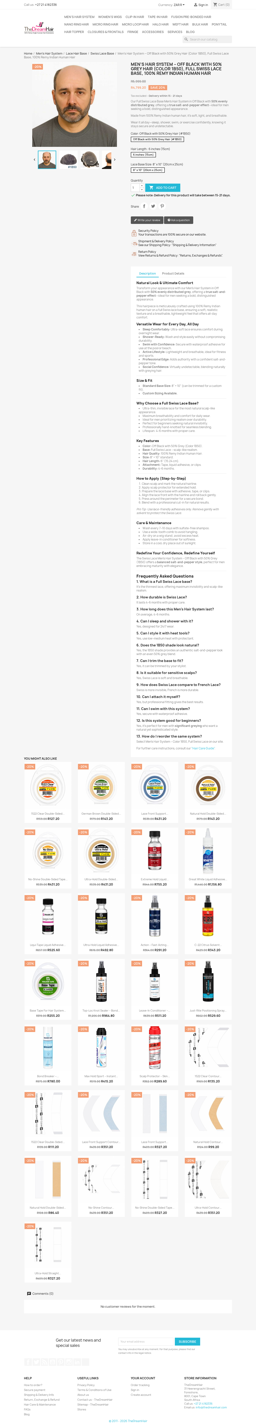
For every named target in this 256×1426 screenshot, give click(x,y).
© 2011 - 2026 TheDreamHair (128, 1421)
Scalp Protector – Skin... (155, 1076)
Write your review (148, 220)
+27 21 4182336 (46, 5)
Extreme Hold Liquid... (155, 879)
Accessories (153, 32)
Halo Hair (161, 24)
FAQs (27, 1409)
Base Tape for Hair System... (48, 1010)
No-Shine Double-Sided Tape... (48, 879)
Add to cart (162, 187)
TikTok (85, 1362)
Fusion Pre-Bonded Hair (191, 17)
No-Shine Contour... (101, 1207)
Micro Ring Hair (105, 24)
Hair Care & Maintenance (40, 1404)
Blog (190, 32)
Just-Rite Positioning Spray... (208, 1010)
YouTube (52, 1362)
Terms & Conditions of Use (94, 1390)
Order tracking (140, 1385)
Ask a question (180, 220)
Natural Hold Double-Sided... (208, 813)
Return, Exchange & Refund (42, 1399)
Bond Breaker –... (48, 1076)
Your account (143, 1378)
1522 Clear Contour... (208, 1076)
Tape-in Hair (158, 17)
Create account (141, 1395)
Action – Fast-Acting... (155, 945)
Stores (81, 1409)
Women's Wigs (110, 17)
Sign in (135, 1390)
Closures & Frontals (106, 32)
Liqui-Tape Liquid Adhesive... (48, 945)
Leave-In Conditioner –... (154, 1010)
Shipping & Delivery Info (39, 1395)
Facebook (28, 1362)
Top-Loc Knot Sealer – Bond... (101, 1010)
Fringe (132, 32)
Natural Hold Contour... (208, 1142)
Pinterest (162, 206)
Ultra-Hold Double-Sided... (101, 879)
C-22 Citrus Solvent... (208, 945)
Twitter (36, 1362)
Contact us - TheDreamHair (95, 1399)
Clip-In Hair (135, 17)
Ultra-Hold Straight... (48, 1273)
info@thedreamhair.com (211, 1407)
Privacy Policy (86, 1385)
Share (144, 206)
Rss (44, 1362)
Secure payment (34, 1390)
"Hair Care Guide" (203, 748)
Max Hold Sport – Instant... (101, 1076)
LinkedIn (77, 1362)
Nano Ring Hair (76, 24)
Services (175, 32)
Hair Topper (74, 32)
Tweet (153, 206)
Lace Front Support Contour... (101, 1142)
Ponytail (219, 24)
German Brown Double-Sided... (101, 813)
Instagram (69, 1362)
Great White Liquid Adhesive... (208, 879)
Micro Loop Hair (135, 24)
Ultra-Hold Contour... (208, 1207)
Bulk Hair (200, 24)
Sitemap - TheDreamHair (93, 1404)
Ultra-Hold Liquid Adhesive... (101, 945)
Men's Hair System (79, 17)
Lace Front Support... (154, 813)
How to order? (33, 1385)
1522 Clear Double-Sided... (48, 813)
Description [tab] (147, 273)
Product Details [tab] (173, 273)
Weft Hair (180, 24)
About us (83, 1395)
